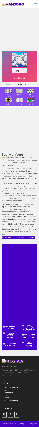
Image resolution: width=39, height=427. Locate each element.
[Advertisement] (19, 30)
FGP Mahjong (8, 95)
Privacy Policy (22, 425)
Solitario (7, 390)
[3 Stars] (4, 157)
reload (7, 84)
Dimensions (8, 393)
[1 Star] (2, 157)
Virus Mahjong (10, 345)
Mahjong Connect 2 (8, 103)
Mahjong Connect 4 (11, 400)
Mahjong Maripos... (10, 338)
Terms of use (31, 425)
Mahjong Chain (19, 95)
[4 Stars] (6, 157)
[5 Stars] (7, 157)
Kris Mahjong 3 (10, 328)
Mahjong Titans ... (29, 337)
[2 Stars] (3, 157)
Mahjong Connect (8, 237)
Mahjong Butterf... (28, 329)
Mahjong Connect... (29, 346)
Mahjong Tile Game (19, 103)
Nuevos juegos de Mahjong (25, 237)
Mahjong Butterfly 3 (30, 103)
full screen (21, 84)
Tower (6, 395)
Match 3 (7, 398)
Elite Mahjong (30, 95)
